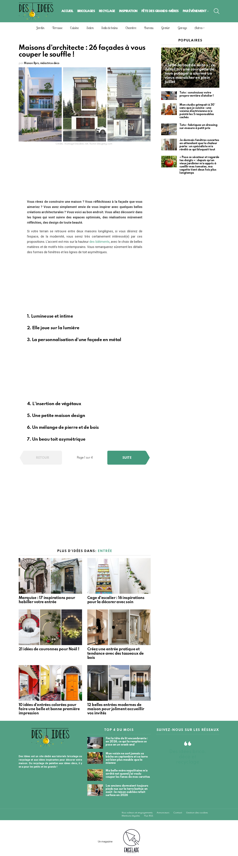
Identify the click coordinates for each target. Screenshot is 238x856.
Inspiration (128, 11)
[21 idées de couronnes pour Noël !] (50, 627)
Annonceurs (163, 813)
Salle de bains (109, 28)
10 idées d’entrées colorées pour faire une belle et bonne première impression (49, 709)
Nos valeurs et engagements (137, 813)
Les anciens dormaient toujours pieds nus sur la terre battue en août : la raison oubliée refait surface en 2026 (127, 790)
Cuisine (74, 28)
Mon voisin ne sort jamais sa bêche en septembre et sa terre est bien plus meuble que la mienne (127, 758)
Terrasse (57, 28)
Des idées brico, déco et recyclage (187, 756)
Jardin (40, 28)
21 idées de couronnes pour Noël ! (49, 649)
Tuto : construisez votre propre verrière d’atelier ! (196, 94)
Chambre (130, 28)
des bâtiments (99, 241)
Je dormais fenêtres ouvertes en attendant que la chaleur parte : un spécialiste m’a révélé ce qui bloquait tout (199, 145)
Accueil (67, 11)
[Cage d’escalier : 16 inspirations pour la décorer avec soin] (119, 576)
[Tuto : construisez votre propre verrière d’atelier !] (169, 95)
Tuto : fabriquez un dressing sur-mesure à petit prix (198, 127)
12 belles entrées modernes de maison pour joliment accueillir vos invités (115, 709)
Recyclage (107, 11)
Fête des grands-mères (160, 11)
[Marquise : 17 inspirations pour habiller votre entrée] (50, 576)
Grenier (165, 28)
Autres (198, 28)
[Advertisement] (84, 173)
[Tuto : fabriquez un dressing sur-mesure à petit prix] (169, 129)
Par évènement (195, 11)
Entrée (105, 551)
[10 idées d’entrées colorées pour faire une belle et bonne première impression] (50, 683)
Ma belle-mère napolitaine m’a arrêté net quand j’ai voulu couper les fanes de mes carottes (128, 773)
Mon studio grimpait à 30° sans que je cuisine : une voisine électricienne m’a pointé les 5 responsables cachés (197, 111)
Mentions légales (131, 816)
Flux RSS (148, 816)
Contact (177, 813)
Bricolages (86, 11)
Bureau (148, 28)
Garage (182, 28)
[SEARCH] (216, 11)
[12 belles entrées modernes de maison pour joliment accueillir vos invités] (119, 683)
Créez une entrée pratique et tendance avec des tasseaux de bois (115, 653)
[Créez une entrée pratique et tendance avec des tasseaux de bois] (119, 627)
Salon (89, 28)
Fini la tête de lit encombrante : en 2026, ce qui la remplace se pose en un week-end (127, 741)
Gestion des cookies (197, 813)
